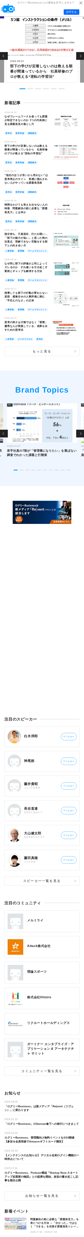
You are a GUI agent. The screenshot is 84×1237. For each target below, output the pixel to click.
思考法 (8, 133)
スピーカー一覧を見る (42, 880)
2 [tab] (30, 88)
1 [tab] (22, 88)
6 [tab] (61, 88)
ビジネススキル (25, 339)
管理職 (21, 251)
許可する (71, 11)
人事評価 (9, 251)
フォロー (68, 736)
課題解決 (32, 133)
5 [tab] (54, 88)
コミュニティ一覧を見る (42, 1071)
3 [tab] (38, 88)
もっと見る (42, 351)
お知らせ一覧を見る (42, 1195)
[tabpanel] (42, 49)
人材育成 (9, 339)
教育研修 (20, 133)
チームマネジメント (37, 251)
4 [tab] (46, 88)
